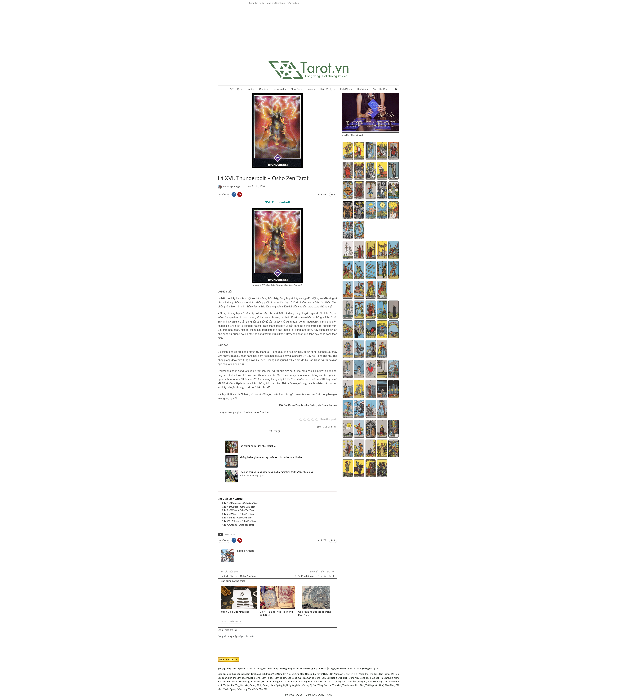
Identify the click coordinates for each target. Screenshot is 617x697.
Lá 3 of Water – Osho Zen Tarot (239, 510)
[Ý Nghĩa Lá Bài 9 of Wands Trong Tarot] (382, 270)
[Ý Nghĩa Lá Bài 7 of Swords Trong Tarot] (359, 389)
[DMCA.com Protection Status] (228, 659)
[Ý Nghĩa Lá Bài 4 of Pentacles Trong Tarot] (382, 429)
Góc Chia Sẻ (379, 89)
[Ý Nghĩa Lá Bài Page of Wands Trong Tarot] (348, 290)
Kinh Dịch (345, 89)
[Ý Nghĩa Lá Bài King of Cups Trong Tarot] (382, 349)
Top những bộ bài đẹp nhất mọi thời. (258, 446)
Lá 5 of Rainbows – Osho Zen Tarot (241, 503)
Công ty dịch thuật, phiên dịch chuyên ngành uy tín (353, 669)
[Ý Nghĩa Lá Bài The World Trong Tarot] (359, 230)
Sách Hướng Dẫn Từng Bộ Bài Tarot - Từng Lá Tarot (219, 171)
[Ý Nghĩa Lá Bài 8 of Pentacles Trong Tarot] (371, 449)
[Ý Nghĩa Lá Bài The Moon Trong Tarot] (382, 210)
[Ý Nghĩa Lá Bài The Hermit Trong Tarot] (393, 171)
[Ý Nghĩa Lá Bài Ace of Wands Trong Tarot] (348, 250)
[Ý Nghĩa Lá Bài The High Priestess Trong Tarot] (371, 151)
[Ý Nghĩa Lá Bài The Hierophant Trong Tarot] (348, 171)
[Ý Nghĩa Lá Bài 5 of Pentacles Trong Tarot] (393, 429)
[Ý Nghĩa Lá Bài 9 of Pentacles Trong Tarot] (382, 449)
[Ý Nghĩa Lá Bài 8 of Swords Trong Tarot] (371, 389)
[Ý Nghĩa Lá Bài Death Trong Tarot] (382, 190)
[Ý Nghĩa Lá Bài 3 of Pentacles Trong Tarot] (371, 429)
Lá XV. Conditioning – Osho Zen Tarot (314, 576)
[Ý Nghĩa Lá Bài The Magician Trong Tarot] (359, 151)
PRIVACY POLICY (293, 695)
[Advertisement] (308, 36)
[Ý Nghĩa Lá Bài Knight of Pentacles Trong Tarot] (359, 468)
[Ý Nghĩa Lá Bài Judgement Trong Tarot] (348, 230)
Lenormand (278, 89)
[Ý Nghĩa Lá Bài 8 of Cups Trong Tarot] (371, 329)
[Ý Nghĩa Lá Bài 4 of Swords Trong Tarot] (382, 369)
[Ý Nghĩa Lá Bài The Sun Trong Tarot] (393, 210)
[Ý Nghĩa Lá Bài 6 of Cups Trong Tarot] (348, 329)
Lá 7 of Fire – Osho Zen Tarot (238, 518)
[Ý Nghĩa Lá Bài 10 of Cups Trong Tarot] (393, 329)
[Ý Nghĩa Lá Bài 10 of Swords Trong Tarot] (393, 389)
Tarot (249, 89)
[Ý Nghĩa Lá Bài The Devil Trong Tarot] (348, 210)
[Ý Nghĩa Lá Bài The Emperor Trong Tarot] (393, 151)
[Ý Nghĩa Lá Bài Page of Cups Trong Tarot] (348, 349)
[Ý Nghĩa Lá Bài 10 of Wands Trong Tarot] (393, 270)
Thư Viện (361, 89)
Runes (310, 89)
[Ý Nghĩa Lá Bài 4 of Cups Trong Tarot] (382, 310)
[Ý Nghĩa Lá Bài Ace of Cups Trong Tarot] (348, 310)
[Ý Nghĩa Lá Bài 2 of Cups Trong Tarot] (359, 310)
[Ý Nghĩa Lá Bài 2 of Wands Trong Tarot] (359, 250)
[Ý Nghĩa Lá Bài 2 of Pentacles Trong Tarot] (359, 429)
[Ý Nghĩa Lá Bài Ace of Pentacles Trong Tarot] (348, 429)
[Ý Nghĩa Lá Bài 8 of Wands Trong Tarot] (371, 270)
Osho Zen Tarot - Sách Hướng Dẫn (221, 171)
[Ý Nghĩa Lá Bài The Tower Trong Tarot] (359, 210)
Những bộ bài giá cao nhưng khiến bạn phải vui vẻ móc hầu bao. (272, 457)
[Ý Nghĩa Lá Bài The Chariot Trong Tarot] (371, 171)
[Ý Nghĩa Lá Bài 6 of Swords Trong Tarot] (348, 389)
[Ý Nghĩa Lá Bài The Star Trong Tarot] (371, 210)
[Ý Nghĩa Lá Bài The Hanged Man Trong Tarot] (371, 190)
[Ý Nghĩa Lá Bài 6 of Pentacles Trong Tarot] (348, 449)
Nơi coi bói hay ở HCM (316, 674)
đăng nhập (232, 636)
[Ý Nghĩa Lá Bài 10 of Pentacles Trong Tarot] (393, 449)
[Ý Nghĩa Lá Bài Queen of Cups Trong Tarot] (371, 349)
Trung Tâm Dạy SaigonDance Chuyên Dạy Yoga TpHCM (299, 669)
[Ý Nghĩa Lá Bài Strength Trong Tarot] (382, 171)
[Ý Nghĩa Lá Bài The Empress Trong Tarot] (382, 151)
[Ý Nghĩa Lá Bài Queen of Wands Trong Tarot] (371, 290)
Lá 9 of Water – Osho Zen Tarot (239, 514)
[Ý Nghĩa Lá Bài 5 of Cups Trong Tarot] (393, 310)
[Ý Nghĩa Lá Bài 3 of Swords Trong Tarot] (371, 369)
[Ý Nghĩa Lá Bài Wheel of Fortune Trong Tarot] (348, 190)
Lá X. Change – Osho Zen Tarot (239, 525)
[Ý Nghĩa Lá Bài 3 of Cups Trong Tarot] (371, 310)
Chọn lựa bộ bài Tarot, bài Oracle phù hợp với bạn (274, 3)
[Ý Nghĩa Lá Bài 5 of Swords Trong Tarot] (393, 369)
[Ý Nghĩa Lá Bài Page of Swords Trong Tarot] (348, 409)
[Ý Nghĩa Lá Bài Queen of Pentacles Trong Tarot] (371, 468)
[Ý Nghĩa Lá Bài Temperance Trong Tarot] (393, 190)
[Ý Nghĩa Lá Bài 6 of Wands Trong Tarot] (348, 270)
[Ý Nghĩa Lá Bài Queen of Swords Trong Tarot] (371, 409)
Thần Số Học (326, 89)
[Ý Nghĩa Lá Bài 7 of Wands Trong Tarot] (359, 270)
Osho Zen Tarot (231, 534)
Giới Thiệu (235, 89)
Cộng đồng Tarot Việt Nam (233, 669)
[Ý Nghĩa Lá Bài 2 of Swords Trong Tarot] (359, 369)
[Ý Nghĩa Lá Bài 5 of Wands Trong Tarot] (393, 250)
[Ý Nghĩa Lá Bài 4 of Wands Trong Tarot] (382, 250)
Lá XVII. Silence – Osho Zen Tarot (240, 521)
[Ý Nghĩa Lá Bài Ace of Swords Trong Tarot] (348, 369)
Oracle (262, 89)
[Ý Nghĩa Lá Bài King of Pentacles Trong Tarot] (382, 468)
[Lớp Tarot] (370, 113)
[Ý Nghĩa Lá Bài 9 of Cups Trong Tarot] (382, 329)
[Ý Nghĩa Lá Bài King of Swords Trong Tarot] (382, 409)
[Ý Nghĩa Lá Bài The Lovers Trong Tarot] (359, 171)
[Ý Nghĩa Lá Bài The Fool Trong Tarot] (348, 151)
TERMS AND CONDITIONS (318, 695)
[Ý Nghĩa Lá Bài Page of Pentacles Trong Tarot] (348, 468)
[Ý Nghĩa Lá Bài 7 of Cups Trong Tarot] (359, 329)
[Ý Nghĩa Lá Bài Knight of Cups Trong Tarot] (359, 349)
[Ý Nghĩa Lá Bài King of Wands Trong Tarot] (382, 290)
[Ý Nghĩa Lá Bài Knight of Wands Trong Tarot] (359, 290)
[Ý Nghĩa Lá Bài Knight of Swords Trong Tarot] (359, 409)
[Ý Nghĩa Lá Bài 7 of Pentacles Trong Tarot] (359, 449)
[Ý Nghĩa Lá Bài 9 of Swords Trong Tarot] (382, 389)
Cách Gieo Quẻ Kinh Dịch (235, 611)
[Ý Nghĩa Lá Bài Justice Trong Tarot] (359, 190)
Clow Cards (296, 89)
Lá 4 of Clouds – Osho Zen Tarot (239, 507)
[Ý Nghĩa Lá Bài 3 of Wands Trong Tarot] (371, 250)
